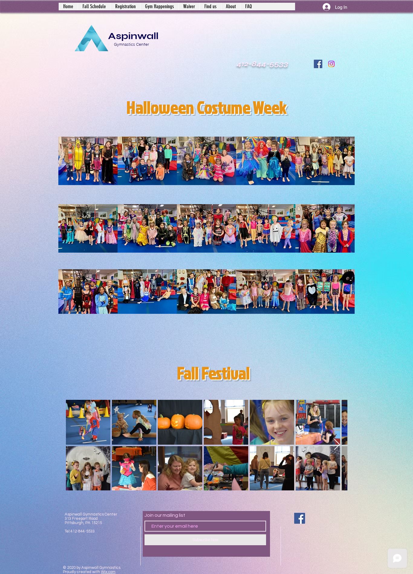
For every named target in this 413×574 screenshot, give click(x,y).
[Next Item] (336, 445)
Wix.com (108, 572)
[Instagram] (331, 64)
